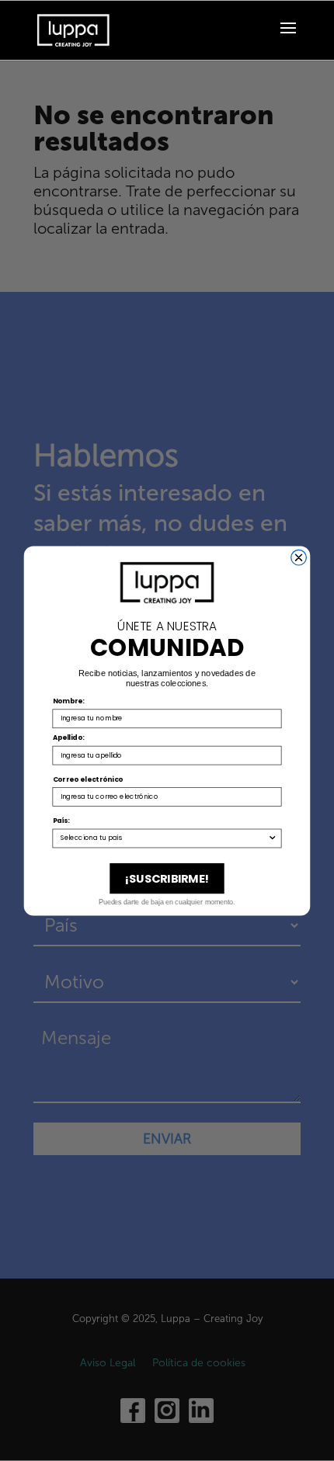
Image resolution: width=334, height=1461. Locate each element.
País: (61, 820)
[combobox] (164, 838)
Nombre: (69, 700)
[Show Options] (272, 838)
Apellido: (69, 737)
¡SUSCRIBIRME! (167, 878)
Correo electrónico (88, 778)
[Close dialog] (299, 557)
